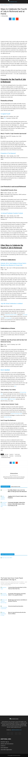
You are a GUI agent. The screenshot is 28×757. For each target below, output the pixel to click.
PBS (5, 118)
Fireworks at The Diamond (8, 153)
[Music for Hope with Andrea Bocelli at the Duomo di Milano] (4, 614)
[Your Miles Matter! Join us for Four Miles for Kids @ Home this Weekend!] (4, 491)
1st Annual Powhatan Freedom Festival (12, 213)
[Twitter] (17, 480)
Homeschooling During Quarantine (15, 606)
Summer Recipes (8, 417)
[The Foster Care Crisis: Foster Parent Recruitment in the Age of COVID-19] (14, 566)
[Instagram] (14, 480)
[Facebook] (11, 480)
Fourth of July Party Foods (16, 413)
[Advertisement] (14, 542)
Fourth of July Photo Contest (11, 314)
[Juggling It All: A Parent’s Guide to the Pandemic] (4, 498)
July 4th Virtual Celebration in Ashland (12, 303)
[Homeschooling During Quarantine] (4, 608)
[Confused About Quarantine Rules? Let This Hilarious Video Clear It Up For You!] (4, 589)
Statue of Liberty (4, 399)
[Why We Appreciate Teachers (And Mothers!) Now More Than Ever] (4, 601)
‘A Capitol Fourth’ (5, 114)
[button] (26, 2)
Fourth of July (10, 4)
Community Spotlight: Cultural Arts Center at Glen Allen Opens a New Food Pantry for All (16, 504)
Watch (5, 370)
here (15, 386)
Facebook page (8, 318)
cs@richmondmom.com (16, 729)
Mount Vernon (13, 399)
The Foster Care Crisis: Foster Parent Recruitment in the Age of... (12, 578)
